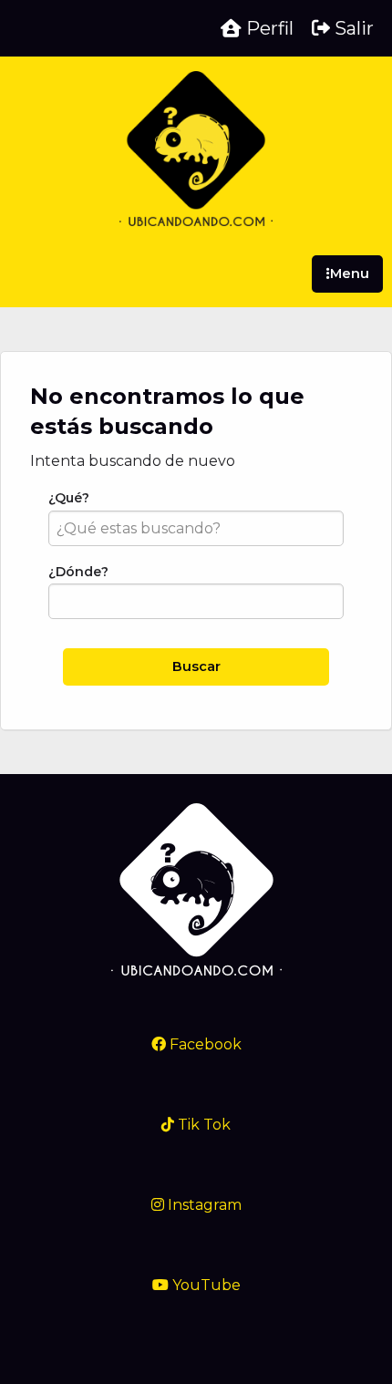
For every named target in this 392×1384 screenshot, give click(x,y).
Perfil (268, 28)
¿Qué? (68, 498)
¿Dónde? (78, 571)
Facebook (204, 1044)
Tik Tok (202, 1124)
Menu (349, 273)
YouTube (205, 1285)
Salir (352, 28)
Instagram (203, 1205)
